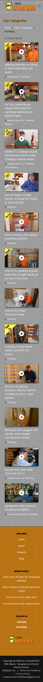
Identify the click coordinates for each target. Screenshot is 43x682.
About (21, 545)
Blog (21, 558)
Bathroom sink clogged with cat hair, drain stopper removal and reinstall (21, 434)
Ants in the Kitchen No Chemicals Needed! (21, 579)
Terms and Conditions (30, 670)
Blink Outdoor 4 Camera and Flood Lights (21, 589)
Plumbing (25, 77)
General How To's (15, 120)
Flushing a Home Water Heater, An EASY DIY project (18, 350)
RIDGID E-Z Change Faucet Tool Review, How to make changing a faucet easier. (21, 155)
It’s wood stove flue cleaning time (21, 603)
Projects (21, 552)
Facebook (21, 627)
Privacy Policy (23, 674)
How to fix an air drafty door (21, 597)
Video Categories (23, 27)
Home (8, 27)
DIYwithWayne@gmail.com (27, 677)
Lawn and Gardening (17, 514)
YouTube (21, 622)
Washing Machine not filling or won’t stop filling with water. (21, 68)
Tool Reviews (11, 167)
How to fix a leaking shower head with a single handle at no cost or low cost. (21, 274)
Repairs (8, 124)
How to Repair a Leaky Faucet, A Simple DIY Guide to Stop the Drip (21, 198)
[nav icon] (39, 6)
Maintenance (13, 77)
